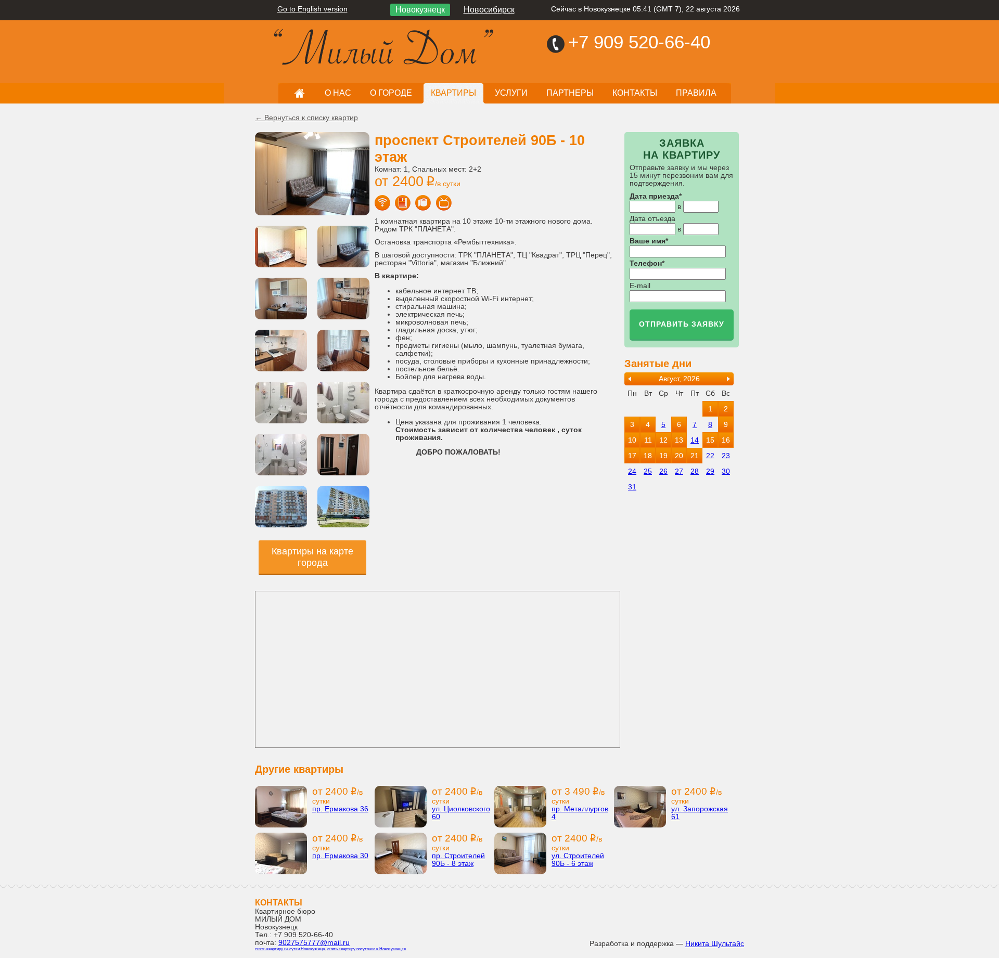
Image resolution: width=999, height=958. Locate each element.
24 (632, 471)
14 (694, 440)
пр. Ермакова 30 (340, 856)
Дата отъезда (652, 219)
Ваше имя (647, 241)
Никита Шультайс (714, 944)
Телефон (646, 263)
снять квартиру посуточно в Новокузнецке (366, 949)
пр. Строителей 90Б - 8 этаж (458, 860)
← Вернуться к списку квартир (306, 118)
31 (632, 487)
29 (710, 471)
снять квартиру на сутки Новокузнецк (290, 949)
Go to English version (312, 9)
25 (648, 471)
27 (679, 471)
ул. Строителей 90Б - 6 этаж (578, 860)
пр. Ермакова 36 (340, 809)
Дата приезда (654, 196)
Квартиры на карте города (312, 557)
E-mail (640, 286)
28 (694, 471)
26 (663, 471)
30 (726, 471)
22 (710, 456)
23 (726, 456)
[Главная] (307, 42)
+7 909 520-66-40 (639, 42)
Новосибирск (489, 9)
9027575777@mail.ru (314, 943)
